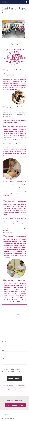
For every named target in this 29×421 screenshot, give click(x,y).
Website (4, 359)
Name (4, 342)
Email (3, 350)
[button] (26, 2)
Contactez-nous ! (15, 405)
